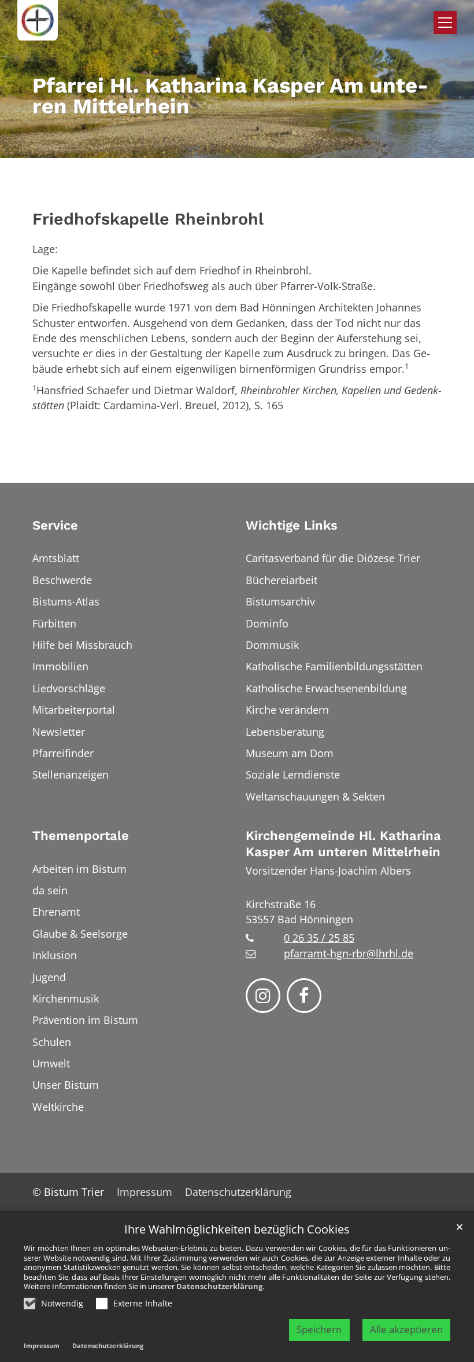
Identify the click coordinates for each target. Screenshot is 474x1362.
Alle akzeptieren (406, 1329)
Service (55, 525)
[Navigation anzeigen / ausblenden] (445, 22)
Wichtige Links (292, 525)
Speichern (319, 1329)
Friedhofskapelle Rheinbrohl (148, 219)
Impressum (42, 1345)
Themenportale (80, 835)
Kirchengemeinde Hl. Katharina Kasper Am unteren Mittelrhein (343, 843)
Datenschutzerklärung (219, 1286)
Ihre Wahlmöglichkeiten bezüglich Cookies (237, 1230)
